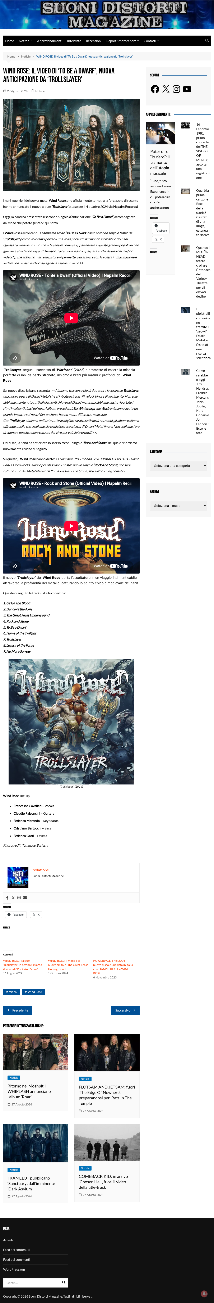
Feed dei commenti (16, 1259)
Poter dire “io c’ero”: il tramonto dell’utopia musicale (160, 162)
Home (9, 41)
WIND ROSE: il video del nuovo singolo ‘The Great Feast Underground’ (68, 965)
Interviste (74, 41)
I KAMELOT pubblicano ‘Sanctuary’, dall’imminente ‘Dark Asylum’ (31, 1183)
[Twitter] (13, 898)
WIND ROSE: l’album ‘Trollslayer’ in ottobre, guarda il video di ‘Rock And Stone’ (22, 965)
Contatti (150, 41)
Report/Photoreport (121, 41)
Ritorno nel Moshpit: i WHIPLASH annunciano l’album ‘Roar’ (29, 1091)
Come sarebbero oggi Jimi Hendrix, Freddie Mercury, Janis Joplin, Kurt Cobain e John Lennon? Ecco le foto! (202, 401)
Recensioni (94, 41)
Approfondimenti (49, 41)
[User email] (25, 898)
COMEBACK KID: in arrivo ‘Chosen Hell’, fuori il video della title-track (103, 1182)
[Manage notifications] (204, 1293)
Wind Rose (35, 992)
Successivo (122, 1010)
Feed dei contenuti (16, 1250)
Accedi (8, 1240)
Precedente (20, 1010)
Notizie (24, 41)
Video (13, 992)
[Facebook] (7, 898)
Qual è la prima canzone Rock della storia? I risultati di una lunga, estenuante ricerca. (203, 212)
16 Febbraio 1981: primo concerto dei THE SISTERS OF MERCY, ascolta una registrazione (203, 150)
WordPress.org (14, 1269)
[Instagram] (19, 898)
